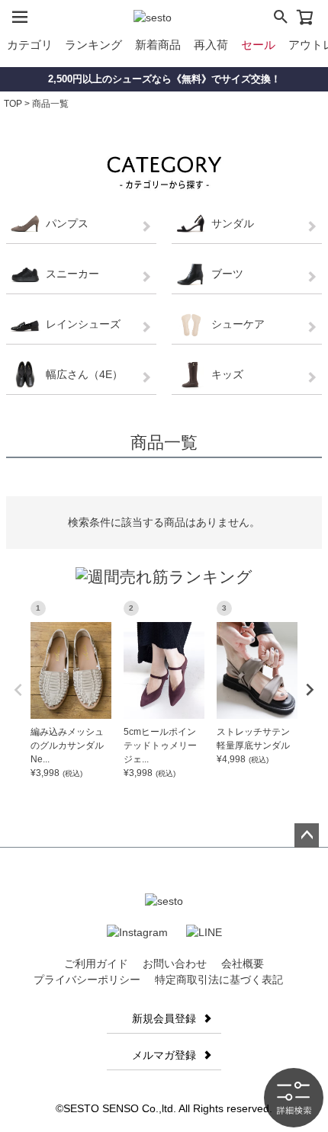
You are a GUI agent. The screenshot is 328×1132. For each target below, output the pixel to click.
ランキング (93, 45)
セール (258, 45)
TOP (13, 103)
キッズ (227, 374)
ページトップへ (306, 835)
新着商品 (158, 45)
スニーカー (72, 274)
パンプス (67, 223)
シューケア (238, 324)
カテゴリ (30, 45)
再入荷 (211, 45)
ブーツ (227, 274)
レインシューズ (83, 324)
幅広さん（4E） (84, 374)
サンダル (232, 223)
